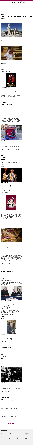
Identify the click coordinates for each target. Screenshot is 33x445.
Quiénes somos (2, 432)
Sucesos (17, 435)
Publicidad (1, 433)
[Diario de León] (16, 2)
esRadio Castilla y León (27, 438)
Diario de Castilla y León (27, 434)
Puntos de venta (2, 435)
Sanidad (17, 434)
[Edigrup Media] (2, 441)
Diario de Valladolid (26, 435)
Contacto (1, 436)
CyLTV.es (25, 437)
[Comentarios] (7, 21)
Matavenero (11, 0)
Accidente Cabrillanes (7, 0)
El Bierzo (9, 435)
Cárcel (15, 0)
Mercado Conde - (3, 0)
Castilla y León (10, 437)
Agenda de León (2, 14)
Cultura (9, 438)
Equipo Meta (13, 0)
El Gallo (17, 438)
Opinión (17, 437)
